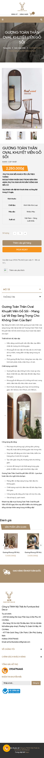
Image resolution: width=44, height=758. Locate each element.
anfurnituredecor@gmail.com (18, 642)
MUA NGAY (22, 249)
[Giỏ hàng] (31, 14)
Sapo (27, 752)
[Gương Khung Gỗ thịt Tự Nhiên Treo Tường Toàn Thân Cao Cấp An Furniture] (11, 541)
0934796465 (13, 639)
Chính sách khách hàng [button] (14, 657)
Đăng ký (36, 683)
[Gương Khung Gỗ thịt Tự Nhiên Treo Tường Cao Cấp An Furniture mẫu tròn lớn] (33, 541)
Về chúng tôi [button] (8, 649)
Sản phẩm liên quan (15, 527)
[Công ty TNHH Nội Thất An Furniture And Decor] (22, 6)
